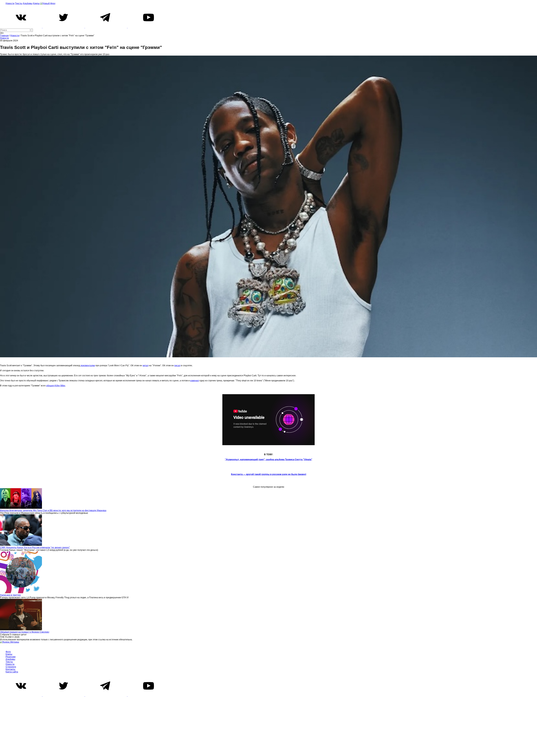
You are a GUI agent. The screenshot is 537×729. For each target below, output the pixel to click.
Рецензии (11, 657)
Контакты (10, 669)
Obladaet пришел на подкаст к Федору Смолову (24, 632)
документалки (88, 365)
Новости (10, 3)
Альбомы (27, 3)
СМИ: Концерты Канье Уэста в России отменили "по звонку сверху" (35, 547)
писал (177, 365)
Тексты (18, 3)
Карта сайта (12, 672)
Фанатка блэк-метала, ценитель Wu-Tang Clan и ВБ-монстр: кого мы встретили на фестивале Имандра (53, 510)
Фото (8, 651)
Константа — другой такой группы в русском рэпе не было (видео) (268, 474)
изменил (194, 380)
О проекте (11, 667)
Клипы (36, 3)
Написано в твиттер (10, 595)
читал (145, 365)
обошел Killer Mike (55, 385)
